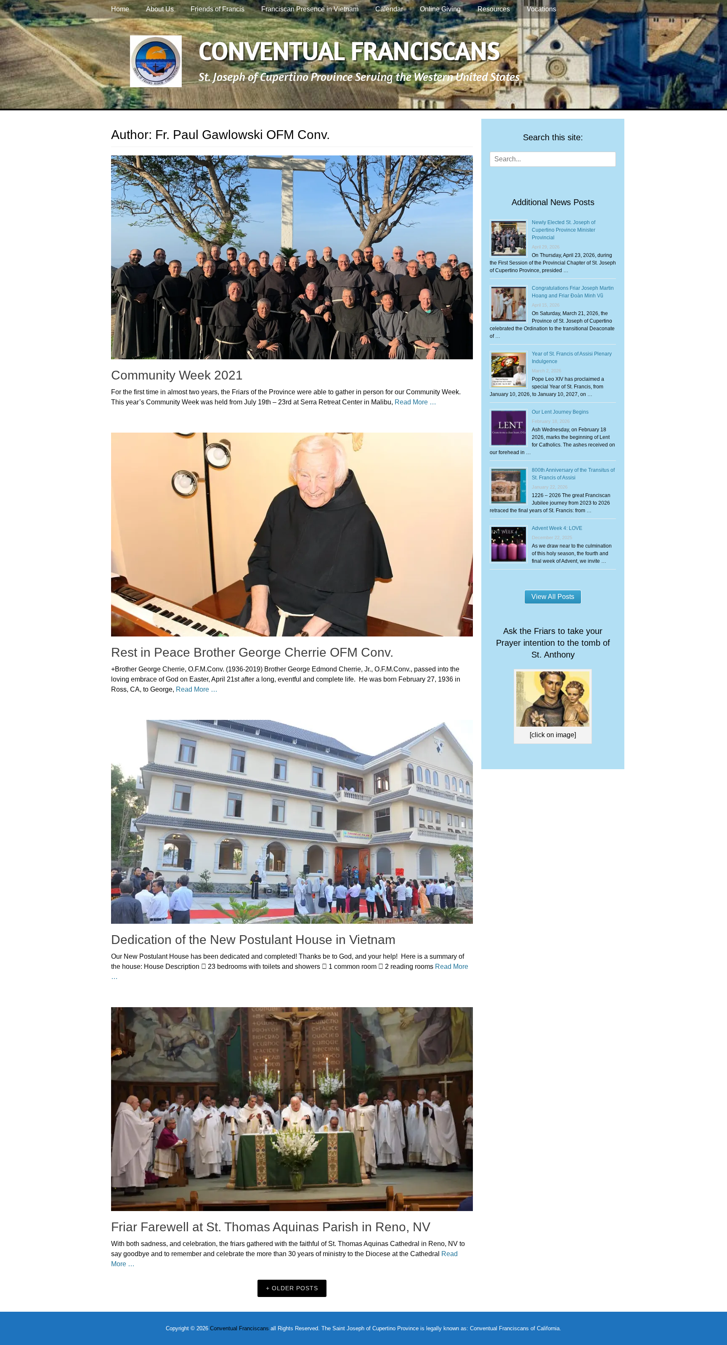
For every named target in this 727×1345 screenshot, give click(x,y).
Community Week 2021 (177, 375)
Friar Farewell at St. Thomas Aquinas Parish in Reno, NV (270, 1227)
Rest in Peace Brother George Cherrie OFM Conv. (252, 652)
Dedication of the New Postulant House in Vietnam (253, 940)
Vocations (541, 9)
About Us (160, 9)
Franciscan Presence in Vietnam (309, 9)
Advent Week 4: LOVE (557, 528)
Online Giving (440, 9)
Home (120, 9)
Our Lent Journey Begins (560, 412)
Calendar (389, 9)
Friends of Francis (217, 9)
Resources (494, 9)
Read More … (415, 402)
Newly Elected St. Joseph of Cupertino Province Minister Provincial (563, 230)
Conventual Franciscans (349, 50)
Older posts (295, 1288)
